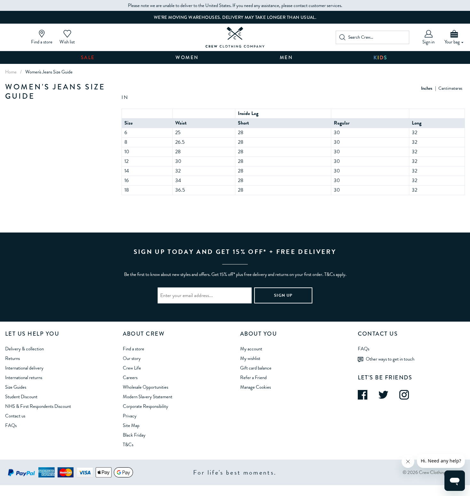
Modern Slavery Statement (147, 396)
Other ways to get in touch (390, 358)
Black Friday (134, 435)
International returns (23, 377)
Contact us (15, 415)
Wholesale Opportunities (145, 387)
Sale (88, 57)
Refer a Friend (253, 377)
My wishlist (250, 358)
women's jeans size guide (49, 72)
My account (251, 348)
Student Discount (21, 396)
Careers (130, 377)
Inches (426, 88)
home (11, 71)
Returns (12, 358)
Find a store (133, 348)
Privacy (130, 415)
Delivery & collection (24, 348)
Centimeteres (450, 88)
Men (286, 57)
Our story (132, 358)
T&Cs (128, 444)
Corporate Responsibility (145, 406)
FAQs (11, 425)
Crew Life (132, 367)
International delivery (24, 367)
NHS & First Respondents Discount (38, 406)
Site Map (131, 425)
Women (187, 57)
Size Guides (15, 387)
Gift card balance (255, 367)
